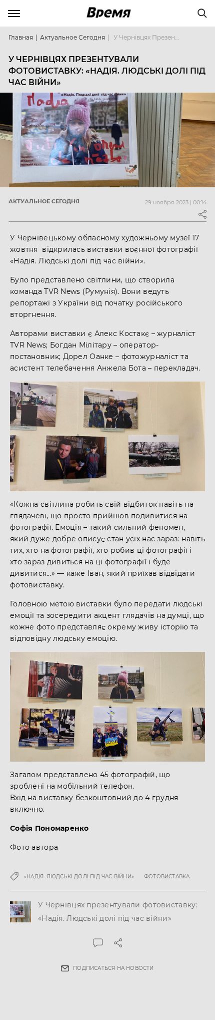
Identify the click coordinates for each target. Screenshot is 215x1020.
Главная (20, 37)
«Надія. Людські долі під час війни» (79, 876)
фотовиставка (167, 876)
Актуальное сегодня (72, 37)
